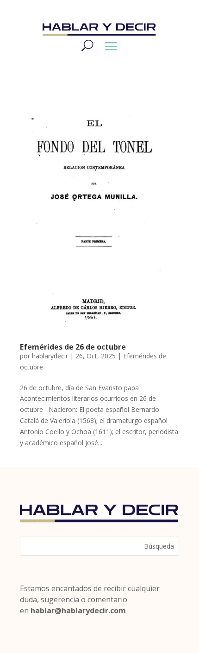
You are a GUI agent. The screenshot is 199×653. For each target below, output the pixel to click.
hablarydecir (50, 355)
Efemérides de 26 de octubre (73, 347)
